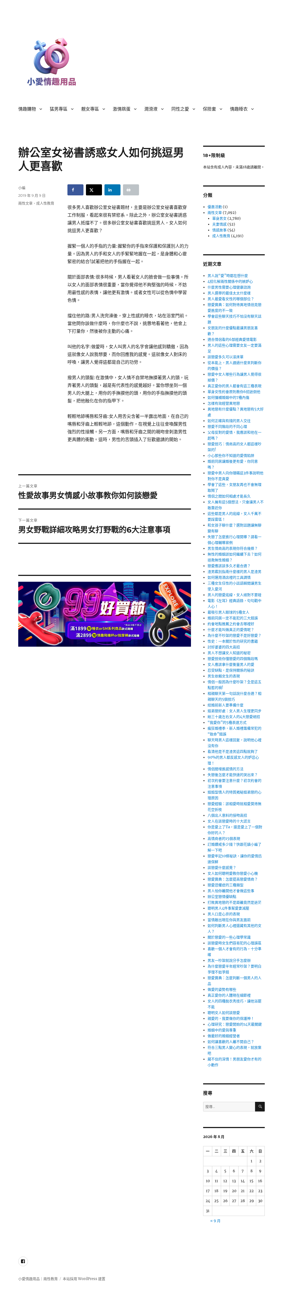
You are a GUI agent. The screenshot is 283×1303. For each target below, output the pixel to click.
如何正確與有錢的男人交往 (229, 420)
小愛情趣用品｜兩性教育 (38, 1278)
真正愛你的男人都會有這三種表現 (234, 386)
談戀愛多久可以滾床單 (225, 357)
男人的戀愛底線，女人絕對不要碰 (234, 594)
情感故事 (219, 230)
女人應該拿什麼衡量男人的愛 (231, 664)
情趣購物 (27, 109)
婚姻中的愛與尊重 (222, 1030)
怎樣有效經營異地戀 (224, 403)
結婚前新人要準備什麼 (225, 705)
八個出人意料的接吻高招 (227, 815)
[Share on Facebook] (75, 189)
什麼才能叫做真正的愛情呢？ (231, 629)
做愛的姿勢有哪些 (222, 989)
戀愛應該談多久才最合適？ (229, 565)
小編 (21, 187)
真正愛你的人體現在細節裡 (229, 995)
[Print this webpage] (131, 189)
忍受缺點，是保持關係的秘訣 (231, 670)
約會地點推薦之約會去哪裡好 (231, 624)
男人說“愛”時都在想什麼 (228, 275)
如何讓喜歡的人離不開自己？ (231, 1041)
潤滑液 (151, 109)
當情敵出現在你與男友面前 (229, 919)
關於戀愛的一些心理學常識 (229, 937)
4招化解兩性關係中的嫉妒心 (230, 281)
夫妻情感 (219, 224)
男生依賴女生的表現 (224, 676)
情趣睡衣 (239, 109)
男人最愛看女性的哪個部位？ (231, 299)
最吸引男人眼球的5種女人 (228, 612)
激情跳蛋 (121, 109)
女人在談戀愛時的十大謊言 (229, 821)
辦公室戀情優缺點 (222, 896)
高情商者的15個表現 (224, 838)
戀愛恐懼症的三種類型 (225, 885)
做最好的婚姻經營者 (224, 1036)
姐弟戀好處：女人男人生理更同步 (234, 711)
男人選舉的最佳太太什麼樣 (229, 293)
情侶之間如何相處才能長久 (229, 496)
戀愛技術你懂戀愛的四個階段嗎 (233, 658)
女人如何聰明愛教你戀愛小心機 (233, 873)
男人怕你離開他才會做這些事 (231, 890)
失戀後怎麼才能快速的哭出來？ (233, 774)
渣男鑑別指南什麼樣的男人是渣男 (234, 571)
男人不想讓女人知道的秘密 (229, 653)
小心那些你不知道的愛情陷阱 (231, 455)
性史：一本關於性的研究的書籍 (233, 641)
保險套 (209, 109)
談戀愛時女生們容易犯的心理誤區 (234, 943)
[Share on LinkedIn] (112, 189)
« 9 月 (215, 1220)
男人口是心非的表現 (224, 914)
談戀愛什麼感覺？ (222, 867)
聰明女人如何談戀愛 (224, 1012)
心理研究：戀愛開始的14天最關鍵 (235, 1024)
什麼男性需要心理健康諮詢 (229, 287)
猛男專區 (58, 109)
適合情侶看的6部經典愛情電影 (232, 339)
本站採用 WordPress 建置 (84, 1278)
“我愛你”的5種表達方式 (227, 722)
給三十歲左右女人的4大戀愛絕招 (234, 716)
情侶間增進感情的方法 (225, 769)
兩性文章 (25, 203)
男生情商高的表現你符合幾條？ (233, 548)
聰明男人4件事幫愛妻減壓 (228, 908)
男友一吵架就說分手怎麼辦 (229, 960)
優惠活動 (215, 207)
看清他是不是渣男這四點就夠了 (233, 751)
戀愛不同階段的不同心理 (227, 426)
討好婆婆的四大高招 (224, 647)
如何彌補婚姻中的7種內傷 (228, 397)
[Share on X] (94, 189)
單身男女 (219, 218)
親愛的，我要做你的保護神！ (231, 1018)
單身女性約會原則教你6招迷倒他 (234, 391)
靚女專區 (90, 109)
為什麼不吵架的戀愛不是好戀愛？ (234, 635)
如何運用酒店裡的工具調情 (229, 577)
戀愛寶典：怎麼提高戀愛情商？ (233, 879)
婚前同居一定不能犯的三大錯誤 (233, 618)
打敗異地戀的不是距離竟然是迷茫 (234, 902)
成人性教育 (45, 203)
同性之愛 (180, 109)
